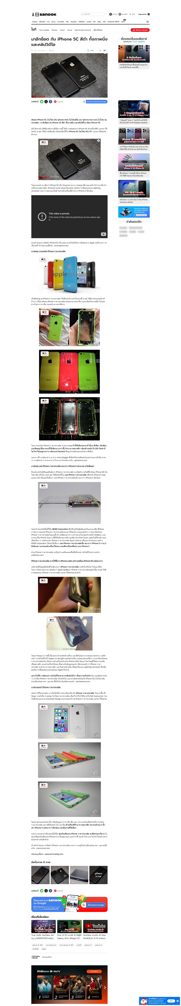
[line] (41, 101)
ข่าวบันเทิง (60, 22)
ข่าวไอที (79, 945)
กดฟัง (92, 50)
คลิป (104, 22)
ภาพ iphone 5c (51, 945)
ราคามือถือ (123, 232)
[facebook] (50, 101)
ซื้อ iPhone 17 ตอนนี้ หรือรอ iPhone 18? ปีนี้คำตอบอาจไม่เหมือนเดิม (133, 174)
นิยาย (123, 22)
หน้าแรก (34, 22)
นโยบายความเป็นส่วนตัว (154, 1003)
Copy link (60, 102)
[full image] (40, 875)
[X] (46, 101)
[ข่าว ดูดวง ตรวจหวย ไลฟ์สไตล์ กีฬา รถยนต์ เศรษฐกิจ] (43, 14)
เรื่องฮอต (42, 22)
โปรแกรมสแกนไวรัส (136, 228)
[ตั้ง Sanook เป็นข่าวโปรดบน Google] (69, 903)
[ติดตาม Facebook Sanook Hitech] (134, 212)
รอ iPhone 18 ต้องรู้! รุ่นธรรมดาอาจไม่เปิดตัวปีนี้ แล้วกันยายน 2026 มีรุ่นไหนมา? (134, 149)
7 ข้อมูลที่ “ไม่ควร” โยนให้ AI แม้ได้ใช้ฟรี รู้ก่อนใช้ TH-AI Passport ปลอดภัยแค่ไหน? (133, 122)
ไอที (94, 22)
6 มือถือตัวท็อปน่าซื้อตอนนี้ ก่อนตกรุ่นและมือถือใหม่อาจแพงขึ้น (133, 65)
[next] (105, 987)
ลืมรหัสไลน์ (123, 236)
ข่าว (48, 22)
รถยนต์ (89, 22)
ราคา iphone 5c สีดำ (66, 945)
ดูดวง (54, 22)
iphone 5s (98, 945)
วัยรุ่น (99, 22)
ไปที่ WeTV (94, 971)
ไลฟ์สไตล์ (82, 22)
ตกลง (171, 1000)
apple (44, 949)
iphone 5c (88, 945)
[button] (82, 14)
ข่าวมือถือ (35, 949)
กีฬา (67, 22)
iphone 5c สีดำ (37, 945)
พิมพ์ (52, 50)
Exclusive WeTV (113, 22)
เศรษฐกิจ (73, 22)
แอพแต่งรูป (123, 228)
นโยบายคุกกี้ (163, 1003)
